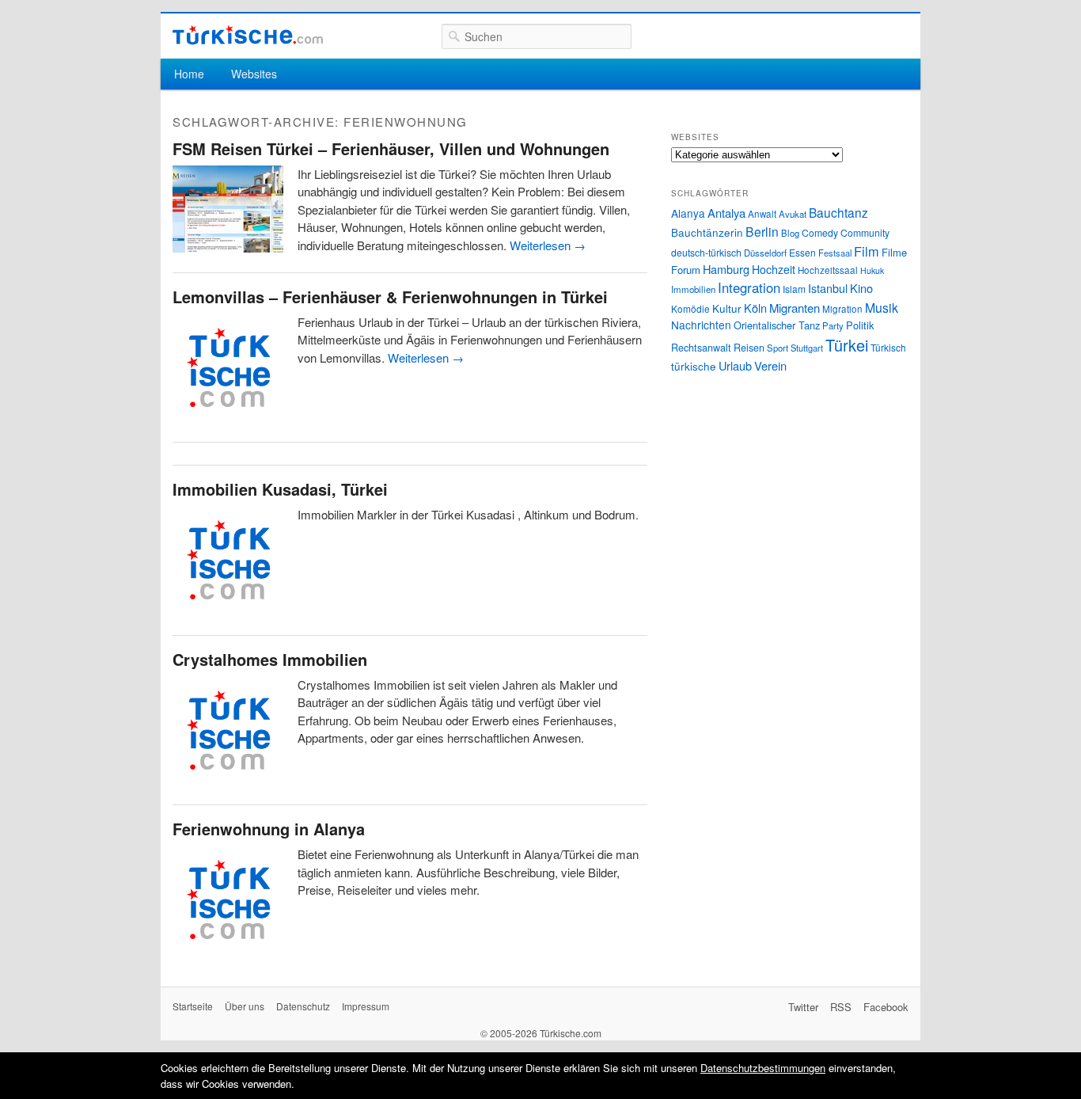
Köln (755, 307)
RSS (841, 1006)
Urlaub (735, 365)
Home (189, 74)
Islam (794, 288)
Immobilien (693, 289)
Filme (894, 252)
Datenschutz (303, 1006)
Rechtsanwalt (701, 347)
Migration (842, 308)
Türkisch (888, 347)
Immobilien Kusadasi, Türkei (280, 488)
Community (864, 232)
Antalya (726, 212)
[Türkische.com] (248, 35)
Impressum (365, 1006)
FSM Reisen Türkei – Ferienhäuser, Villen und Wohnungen (391, 148)
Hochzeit (773, 269)
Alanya (688, 213)
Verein (770, 365)
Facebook (885, 1006)
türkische (693, 366)
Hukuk (872, 270)
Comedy (820, 232)
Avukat (792, 213)
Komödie (690, 308)
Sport (777, 347)
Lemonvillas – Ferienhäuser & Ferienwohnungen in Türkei (390, 296)
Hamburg (726, 268)
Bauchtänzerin (707, 232)
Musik (881, 308)
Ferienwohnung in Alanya (269, 828)
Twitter (803, 1006)
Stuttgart (807, 347)
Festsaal (835, 252)
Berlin (762, 231)
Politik (860, 325)
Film (866, 250)
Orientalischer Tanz (777, 325)
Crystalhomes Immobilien (270, 659)
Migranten (794, 307)
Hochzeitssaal (828, 270)
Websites (254, 74)
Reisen (749, 347)
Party (833, 325)
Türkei (846, 344)
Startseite (193, 1006)
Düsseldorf (765, 252)
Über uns (244, 1006)
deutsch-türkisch (706, 252)
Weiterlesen (548, 245)
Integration (749, 287)
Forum (685, 269)
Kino (861, 288)
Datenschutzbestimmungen (762, 1067)
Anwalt (762, 213)
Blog (790, 232)
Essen (802, 252)
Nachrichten (701, 325)
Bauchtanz (838, 212)
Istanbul (828, 288)
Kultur (727, 308)
